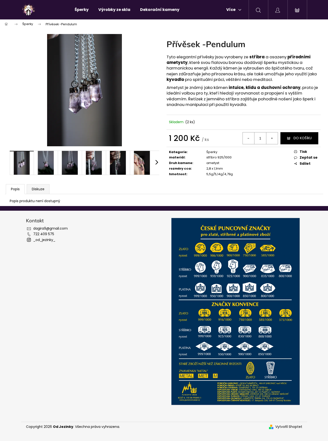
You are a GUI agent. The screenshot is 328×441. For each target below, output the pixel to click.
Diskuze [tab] (38, 189)
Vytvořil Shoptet (288, 426)
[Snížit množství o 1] (248, 138)
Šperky (211, 152)
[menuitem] (81, 9)
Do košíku (303, 138)
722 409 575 (43, 234)
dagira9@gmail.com (50, 228)
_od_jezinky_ (44, 239)
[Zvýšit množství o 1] (272, 138)
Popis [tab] (15, 189)
